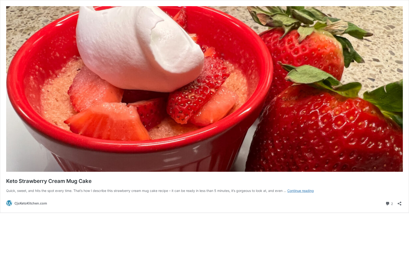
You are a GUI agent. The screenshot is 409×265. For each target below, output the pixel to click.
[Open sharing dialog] (399, 202)
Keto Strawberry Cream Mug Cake (49, 181)
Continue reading (300, 191)
